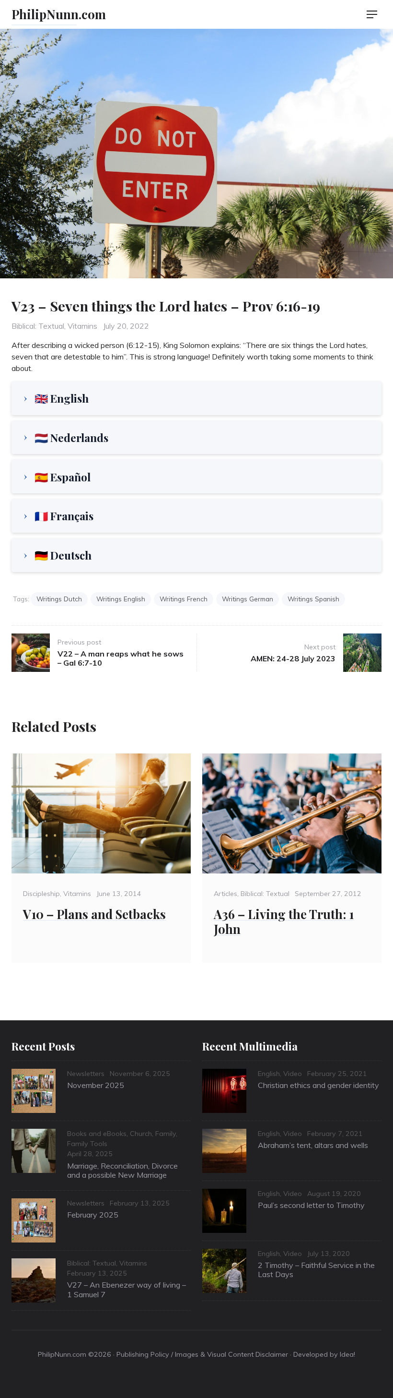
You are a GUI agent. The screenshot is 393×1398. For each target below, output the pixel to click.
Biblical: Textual (38, 326)
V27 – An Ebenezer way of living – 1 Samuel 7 (126, 1289)
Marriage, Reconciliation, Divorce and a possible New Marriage (122, 1170)
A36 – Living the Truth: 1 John (284, 921)
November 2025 (95, 1085)
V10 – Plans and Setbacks (94, 914)
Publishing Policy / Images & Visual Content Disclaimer (202, 1354)
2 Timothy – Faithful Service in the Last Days (316, 1269)
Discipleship (41, 893)
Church (141, 1133)
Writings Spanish (313, 599)
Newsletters (85, 1073)
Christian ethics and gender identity (318, 1085)
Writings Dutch (59, 599)
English (269, 1073)
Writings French (184, 599)
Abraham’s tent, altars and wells (313, 1145)
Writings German (247, 599)
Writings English (120, 599)
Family (165, 1133)
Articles (225, 893)
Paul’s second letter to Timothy (311, 1205)
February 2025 (92, 1214)
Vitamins (82, 326)
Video (292, 1073)
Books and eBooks (97, 1133)
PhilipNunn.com (59, 14)
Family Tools (87, 1143)
